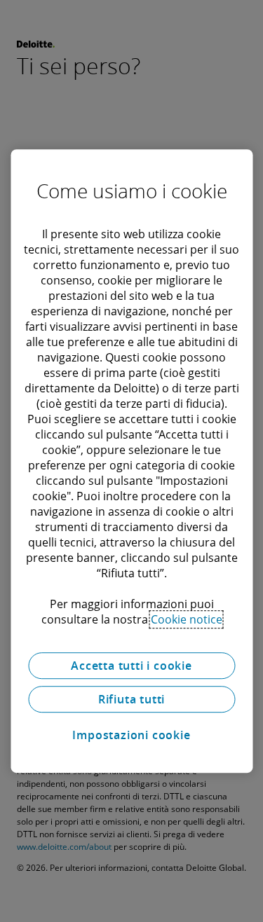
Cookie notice (186, 619)
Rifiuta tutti (131, 699)
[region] (131, 461)
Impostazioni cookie (131, 735)
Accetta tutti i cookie (131, 665)
